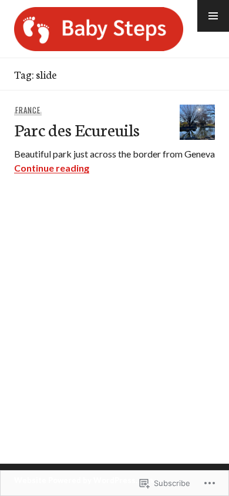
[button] (213, 16)
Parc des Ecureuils (77, 129)
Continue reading (51, 167)
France (28, 110)
